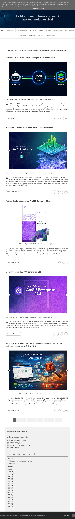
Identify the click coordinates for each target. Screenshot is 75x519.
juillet (11, 463)
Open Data (40, 35)
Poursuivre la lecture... (13, 118)
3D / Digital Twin (58, 30)
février (11, 471)
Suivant (67, 79)
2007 (9, 506)
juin (10, 464)
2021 (9, 481)
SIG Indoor (31, 35)
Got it (43, 8)
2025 (9, 474)
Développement (50, 35)
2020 (9, 483)
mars (10, 469)
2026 (9, 458)
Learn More (35, 8)
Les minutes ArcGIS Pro (13, 442)
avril (10, 468)
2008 (9, 505)
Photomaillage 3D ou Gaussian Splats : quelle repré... (21, 461)
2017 (9, 488)
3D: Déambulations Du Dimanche (16, 444)
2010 (9, 501)
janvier (11, 472)
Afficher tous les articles (59, 50)
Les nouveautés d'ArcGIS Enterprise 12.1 (23, 272)
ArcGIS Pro (33, 30)
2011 (9, 499)
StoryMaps (23, 35)
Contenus (48, 30)
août (10, 460)
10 (45, 419)
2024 (9, 476)
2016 (9, 490)
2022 (9, 479)
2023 (9, 478)
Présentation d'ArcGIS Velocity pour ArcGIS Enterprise (29, 128)
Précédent (8, 79)
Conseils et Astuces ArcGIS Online (16, 440)
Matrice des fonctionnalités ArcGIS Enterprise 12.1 (27, 201)
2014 (9, 494)
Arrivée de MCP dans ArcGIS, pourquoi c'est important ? (30, 58)
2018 (9, 487)
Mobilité (41, 30)
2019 (9, 485)
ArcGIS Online (10, 30)
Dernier (58, 419)
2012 (9, 497)
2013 (9, 496)
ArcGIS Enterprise (22, 30)
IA (65, 30)
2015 (9, 492)
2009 (9, 503)
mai (10, 466)
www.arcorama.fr (17, 515)
